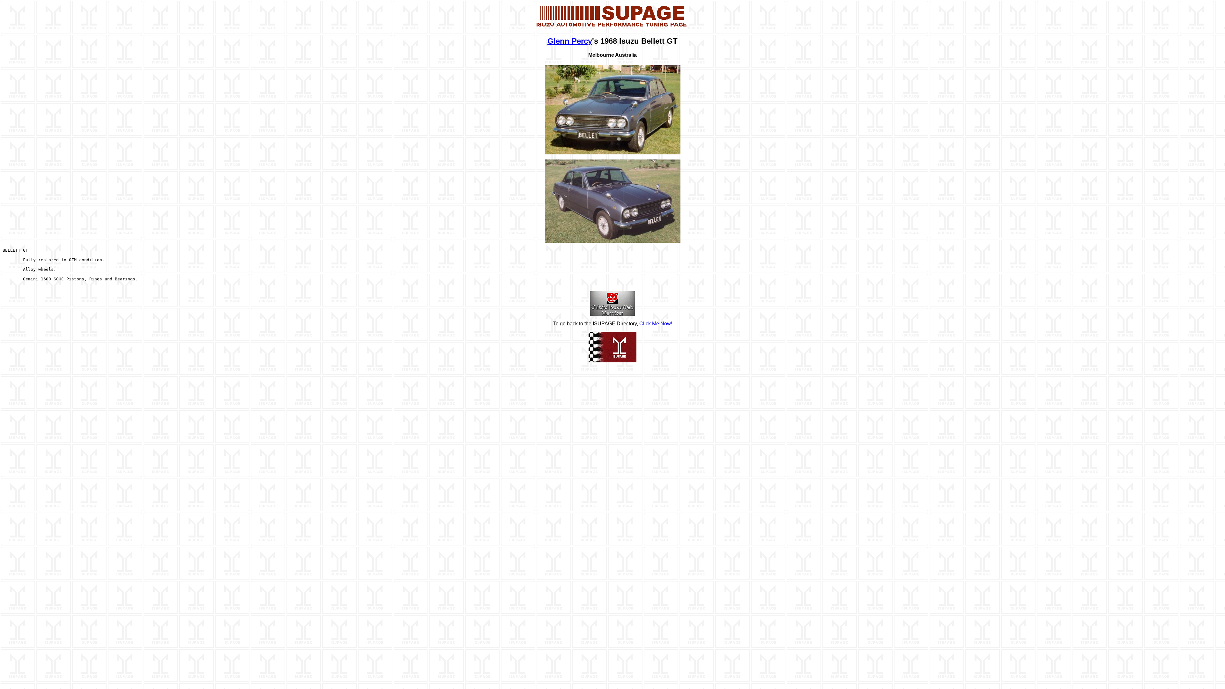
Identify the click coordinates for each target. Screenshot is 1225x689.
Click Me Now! (655, 323)
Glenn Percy (569, 41)
